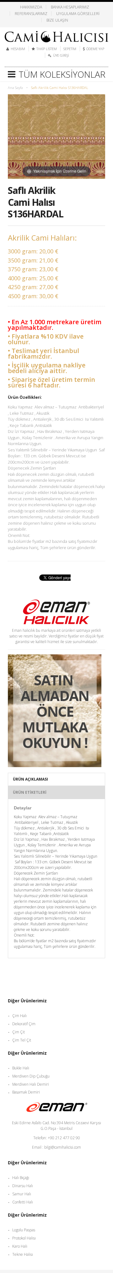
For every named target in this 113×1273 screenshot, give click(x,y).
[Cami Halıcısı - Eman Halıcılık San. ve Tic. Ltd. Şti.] (56, 34)
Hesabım (18, 48)
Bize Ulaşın (57, 20)
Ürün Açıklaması (30, 779)
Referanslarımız (31, 13)
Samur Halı (21, 1194)
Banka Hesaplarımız (70, 7)
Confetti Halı (22, 1202)
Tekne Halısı (22, 1254)
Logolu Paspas (23, 1230)
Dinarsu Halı (22, 1185)
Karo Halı (19, 1246)
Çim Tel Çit (21, 1040)
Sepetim (69, 48)
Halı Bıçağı (20, 1177)
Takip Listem (46, 48)
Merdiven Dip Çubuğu (31, 1076)
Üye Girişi (61, 55)
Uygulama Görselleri (78, 13)
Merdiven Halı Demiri (30, 1084)
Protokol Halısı (24, 1238)
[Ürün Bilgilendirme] (54, 657)
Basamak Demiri (26, 1092)
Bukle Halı (20, 1068)
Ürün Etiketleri (29, 792)
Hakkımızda (31, 7)
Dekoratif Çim (23, 1023)
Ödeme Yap (95, 48)
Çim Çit (18, 1032)
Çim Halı (19, 1015)
